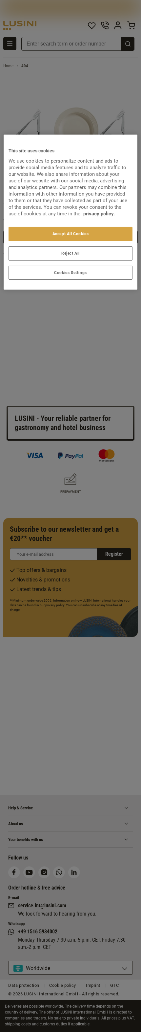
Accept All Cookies (70, 234)
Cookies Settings (70, 272)
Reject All (70, 253)
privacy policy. (99, 214)
